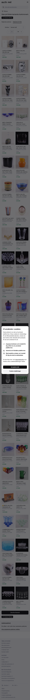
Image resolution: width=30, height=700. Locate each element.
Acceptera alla (15, 367)
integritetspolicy (19, 359)
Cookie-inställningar (15, 371)
